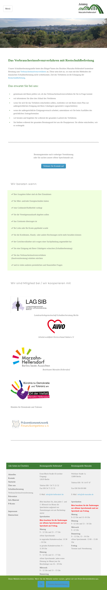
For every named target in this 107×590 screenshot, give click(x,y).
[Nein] (103, 583)
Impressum (12, 511)
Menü (7, 9)
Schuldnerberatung (16, 489)
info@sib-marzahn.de (85, 494)
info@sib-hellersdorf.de (55, 494)
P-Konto (11, 503)
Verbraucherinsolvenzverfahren (33, 71)
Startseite (12, 482)
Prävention (12, 496)
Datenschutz (13, 515)
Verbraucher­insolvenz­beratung (20, 493)
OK (41, 584)
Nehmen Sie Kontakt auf (53, 166)
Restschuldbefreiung (16, 78)
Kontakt (11, 478)
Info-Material (13, 500)
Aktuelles (12, 474)
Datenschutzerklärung (58, 584)
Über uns (12, 485)
